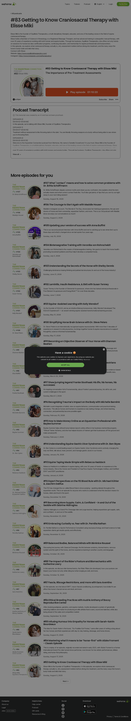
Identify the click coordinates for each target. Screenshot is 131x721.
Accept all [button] (65, 365)
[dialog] (65, 360)
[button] (65, 370)
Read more (87, 359)
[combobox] (104, 349)
